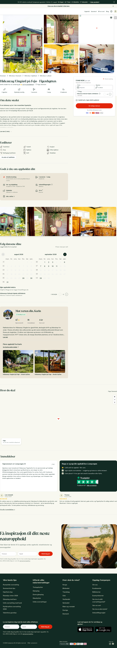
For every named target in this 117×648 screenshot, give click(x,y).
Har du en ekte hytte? (99, 609)
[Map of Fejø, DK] (97, 29)
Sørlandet (66, 603)
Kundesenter (96, 588)
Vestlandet (66, 599)
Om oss (95, 584)
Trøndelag (66, 592)
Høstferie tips (8, 592)
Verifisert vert (21, 314)
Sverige (65, 610)
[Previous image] (3, 221)
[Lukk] (114, 2)
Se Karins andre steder (10, 347)
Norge (65, 584)
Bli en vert (101, 11)
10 (7, 270)
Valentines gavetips (10, 613)
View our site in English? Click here (58, 6)
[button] (85, 87)
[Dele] (115, 17)
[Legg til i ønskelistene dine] (111, 17)
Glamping (36, 591)
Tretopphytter (38, 587)
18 (11, 274)
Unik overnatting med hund (12, 603)
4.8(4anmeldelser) (28, 84)
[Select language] (111, 11)
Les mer (5, 337)
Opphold (86, 11)
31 (7, 282)
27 (19, 278)
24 (7, 278)
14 (23, 270)
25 (11, 278)
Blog (107, 11)
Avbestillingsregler (98, 613)
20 (19, 274)
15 (27, 270)
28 (23, 278)
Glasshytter (37, 598)
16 (31, 270)
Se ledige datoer (94, 106)
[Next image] (114, 221)
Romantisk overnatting (11, 584)
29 (27, 278)
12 (15, 270)
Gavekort (94, 11)
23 (31, 274)
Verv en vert (96, 605)
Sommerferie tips (9, 588)
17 (7, 274)
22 (27, 274)
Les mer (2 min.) (5, 131)
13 (19, 270)
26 (15, 278)
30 (31, 278)
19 (15, 274)
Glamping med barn (10, 599)
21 (23, 274)
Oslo (64, 595)
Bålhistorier (96, 592)
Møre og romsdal (69, 606)
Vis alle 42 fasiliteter (8, 157)
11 (11, 270)
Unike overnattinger (40, 602)
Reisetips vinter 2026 (10, 595)
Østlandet (66, 588)
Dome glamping (38, 594)
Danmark (66, 614)
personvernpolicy (25, 560)
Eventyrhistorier (98, 595)
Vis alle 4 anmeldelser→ (7, 509)
